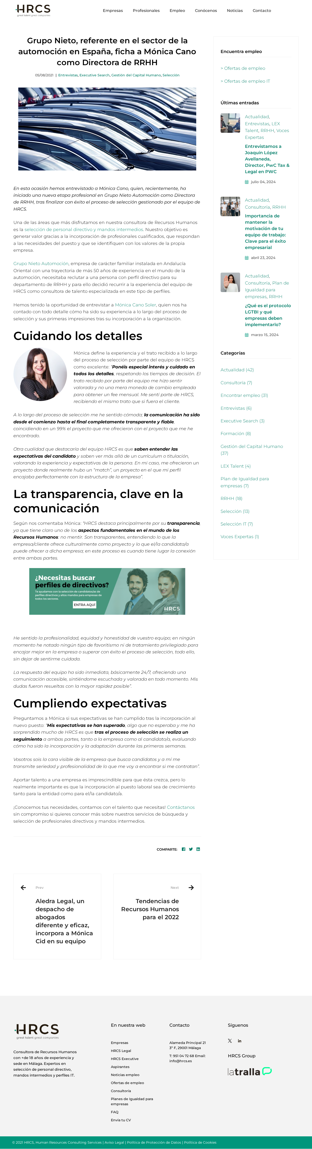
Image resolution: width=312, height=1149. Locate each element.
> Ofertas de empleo (243, 68)
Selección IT (237, 524)
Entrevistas (68, 75)
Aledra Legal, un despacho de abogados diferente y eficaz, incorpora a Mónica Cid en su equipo (64, 914)
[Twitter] (191, 849)
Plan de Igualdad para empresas (267, 290)
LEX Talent (236, 466)
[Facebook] (183, 849)
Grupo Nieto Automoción (40, 263)
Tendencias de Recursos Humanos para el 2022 (150, 902)
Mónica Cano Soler (135, 305)
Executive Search (94, 75)
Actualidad (257, 116)
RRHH (267, 130)
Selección (171, 75)
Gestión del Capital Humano (136, 75)
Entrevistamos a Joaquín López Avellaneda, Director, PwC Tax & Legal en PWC (267, 159)
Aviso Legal (114, 1142)
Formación (236, 433)
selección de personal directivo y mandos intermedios (84, 229)
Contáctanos (181, 807)
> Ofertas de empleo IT (245, 81)
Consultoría (257, 207)
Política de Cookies (200, 1142)
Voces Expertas (240, 536)
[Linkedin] (198, 849)
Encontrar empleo (244, 395)
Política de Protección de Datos (154, 1142)
